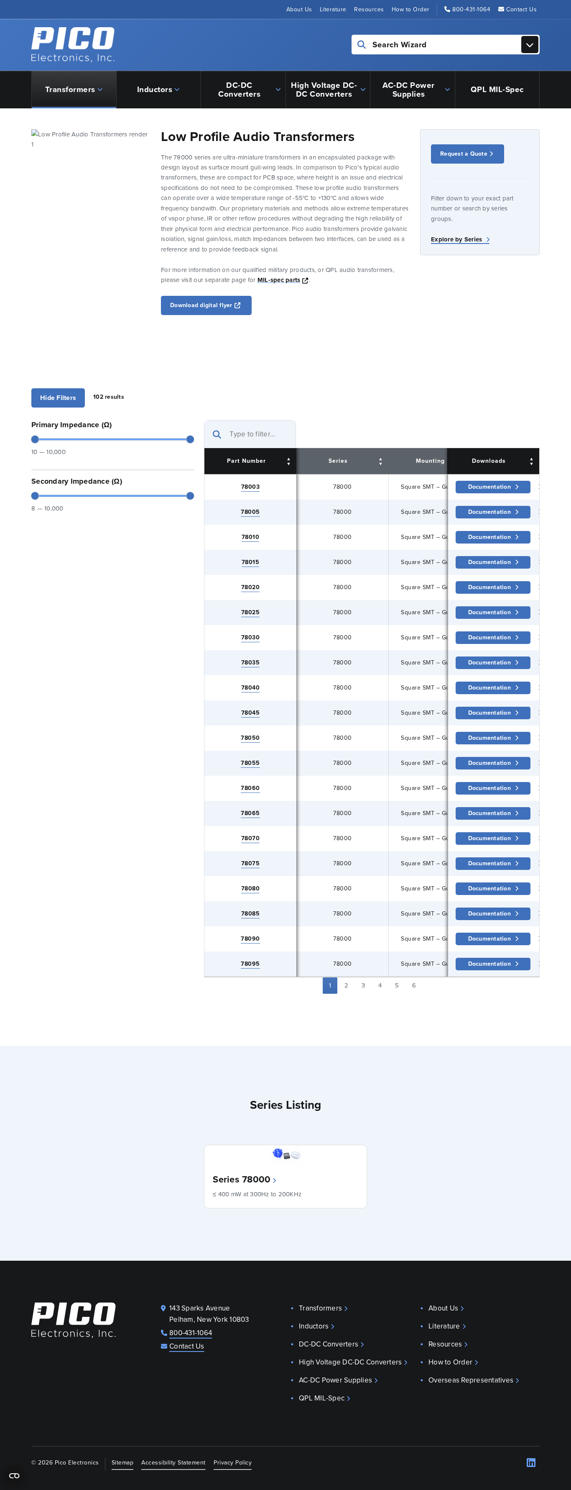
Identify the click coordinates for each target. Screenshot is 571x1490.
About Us (299, 9)
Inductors (155, 89)
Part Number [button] (246, 460)
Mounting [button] (430, 460)
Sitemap (123, 1462)
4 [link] (380, 985)
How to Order (411, 9)
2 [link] (346, 985)
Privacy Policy (233, 1462)
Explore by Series (457, 239)
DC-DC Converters (239, 89)
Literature (333, 9)
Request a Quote (463, 153)
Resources (369, 9)
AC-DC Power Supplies (408, 89)
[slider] (35, 439)
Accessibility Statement (173, 1462)
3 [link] (363, 985)
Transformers (70, 89)
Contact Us (521, 9)
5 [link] (397, 985)
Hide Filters (58, 398)
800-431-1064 (471, 9)
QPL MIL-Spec (497, 89)
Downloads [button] (489, 460)
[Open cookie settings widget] (14, 1476)
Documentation (489, 486)
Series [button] (338, 460)
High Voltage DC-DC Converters (324, 89)
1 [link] (330, 985)
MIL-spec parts (282, 280)
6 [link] (414, 985)
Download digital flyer (211, 305)
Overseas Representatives (470, 1380)
